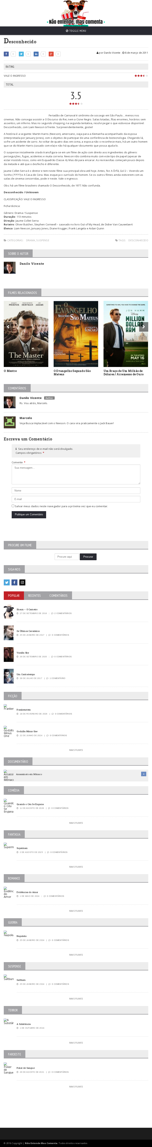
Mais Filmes (76, 749)
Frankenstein (24, 709)
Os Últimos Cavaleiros (28, 630)
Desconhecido (138, 240)
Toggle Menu (77, 31)
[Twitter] (7, 582)
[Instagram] (22, 582)
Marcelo (26, 418)
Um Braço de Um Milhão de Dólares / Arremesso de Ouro (124, 372)
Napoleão (22, 936)
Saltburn (21, 979)
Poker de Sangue (25, 1067)
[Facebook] (14, 582)
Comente (19, 462)
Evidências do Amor (27, 892)
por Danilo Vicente (109, 52)
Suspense (42, 240)
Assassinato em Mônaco (29, 774)
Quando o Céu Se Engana (30, 804)
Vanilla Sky (23, 652)
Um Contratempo (26, 674)
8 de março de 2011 (136, 52)
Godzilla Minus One (27, 731)
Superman (22, 848)
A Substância (24, 1023)
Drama (30, 240)
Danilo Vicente (32, 264)
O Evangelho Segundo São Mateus (72, 372)
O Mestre (10, 371)
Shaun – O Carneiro (27, 609)
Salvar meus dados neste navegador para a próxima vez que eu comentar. (61, 506)
